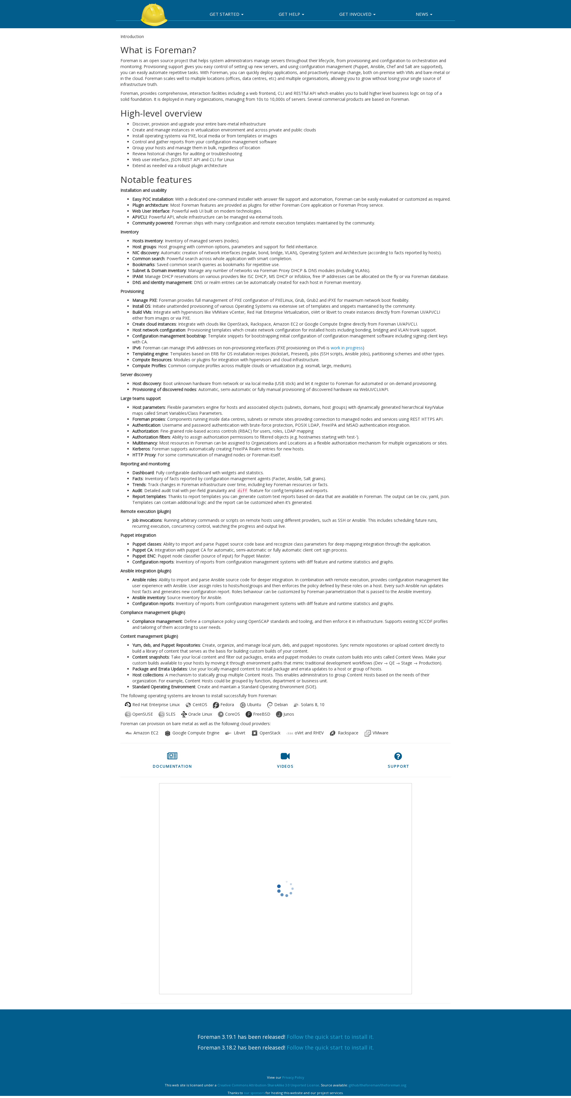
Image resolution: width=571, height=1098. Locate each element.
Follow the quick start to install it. (330, 1036)
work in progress (347, 348)
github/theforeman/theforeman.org (377, 1085)
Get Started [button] (225, 14)
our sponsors (254, 1093)
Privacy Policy (293, 1077)
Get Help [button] (290, 14)
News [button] (422, 14)
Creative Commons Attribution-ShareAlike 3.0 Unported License (268, 1085)
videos (285, 766)
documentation (172, 766)
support (398, 766)
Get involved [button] (356, 14)
